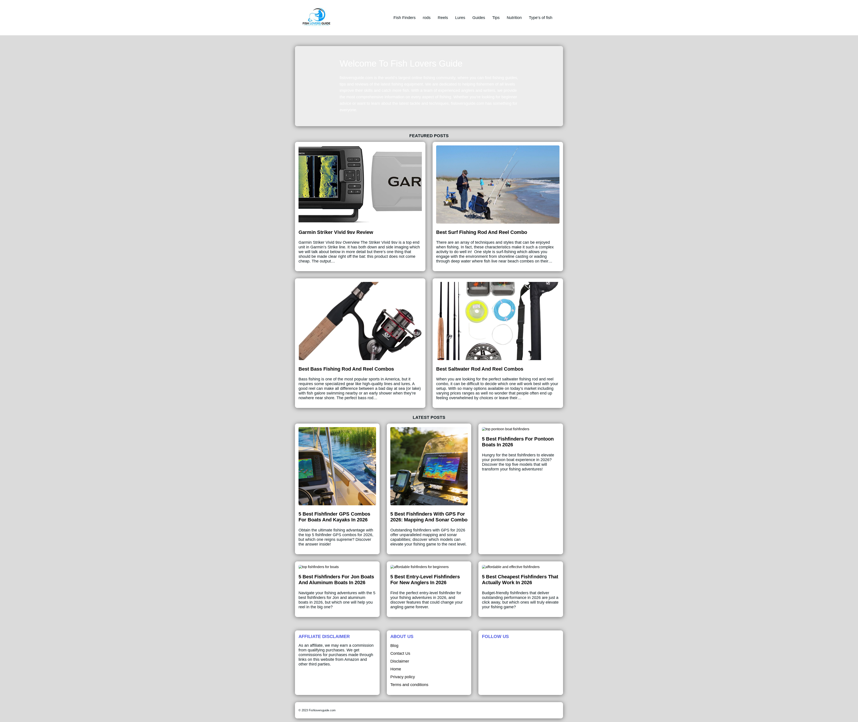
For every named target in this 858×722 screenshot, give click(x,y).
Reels (443, 17)
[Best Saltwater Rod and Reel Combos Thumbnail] (497, 359)
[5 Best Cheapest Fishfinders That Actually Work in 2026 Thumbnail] (511, 567)
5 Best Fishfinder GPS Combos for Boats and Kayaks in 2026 (334, 517)
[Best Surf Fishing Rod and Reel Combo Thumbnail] (497, 222)
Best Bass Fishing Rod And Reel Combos (346, 369)
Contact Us (400, 653)
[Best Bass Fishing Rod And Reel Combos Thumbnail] (360, 359)
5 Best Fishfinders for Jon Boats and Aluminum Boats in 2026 (336, 579)
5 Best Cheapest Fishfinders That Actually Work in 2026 (520, 579)
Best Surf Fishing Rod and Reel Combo (481, 232)
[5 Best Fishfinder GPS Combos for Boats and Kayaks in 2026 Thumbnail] (337, 504)
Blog (394, 645)
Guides (478, 17)
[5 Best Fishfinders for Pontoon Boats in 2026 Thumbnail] (505, 429)
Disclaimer (399, 661)
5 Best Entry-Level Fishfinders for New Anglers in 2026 (425, 579)
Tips (496, 17)
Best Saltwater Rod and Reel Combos (479, 369)
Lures (460, 17)
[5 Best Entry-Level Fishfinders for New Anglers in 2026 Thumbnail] (419, 567)
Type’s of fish (540, 17)
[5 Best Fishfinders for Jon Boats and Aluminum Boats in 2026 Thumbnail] (319, 567)
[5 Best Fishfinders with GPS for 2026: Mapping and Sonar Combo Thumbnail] (429, 504)
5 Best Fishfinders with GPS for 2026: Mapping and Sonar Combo (428, 517)
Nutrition (514, 17)
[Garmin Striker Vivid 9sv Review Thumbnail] (360, 222)
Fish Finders (404, 17)
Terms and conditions (409, 684)
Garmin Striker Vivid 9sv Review (336, 232)
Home (395, 669)
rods (427, 17)
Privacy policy (402, 677)
